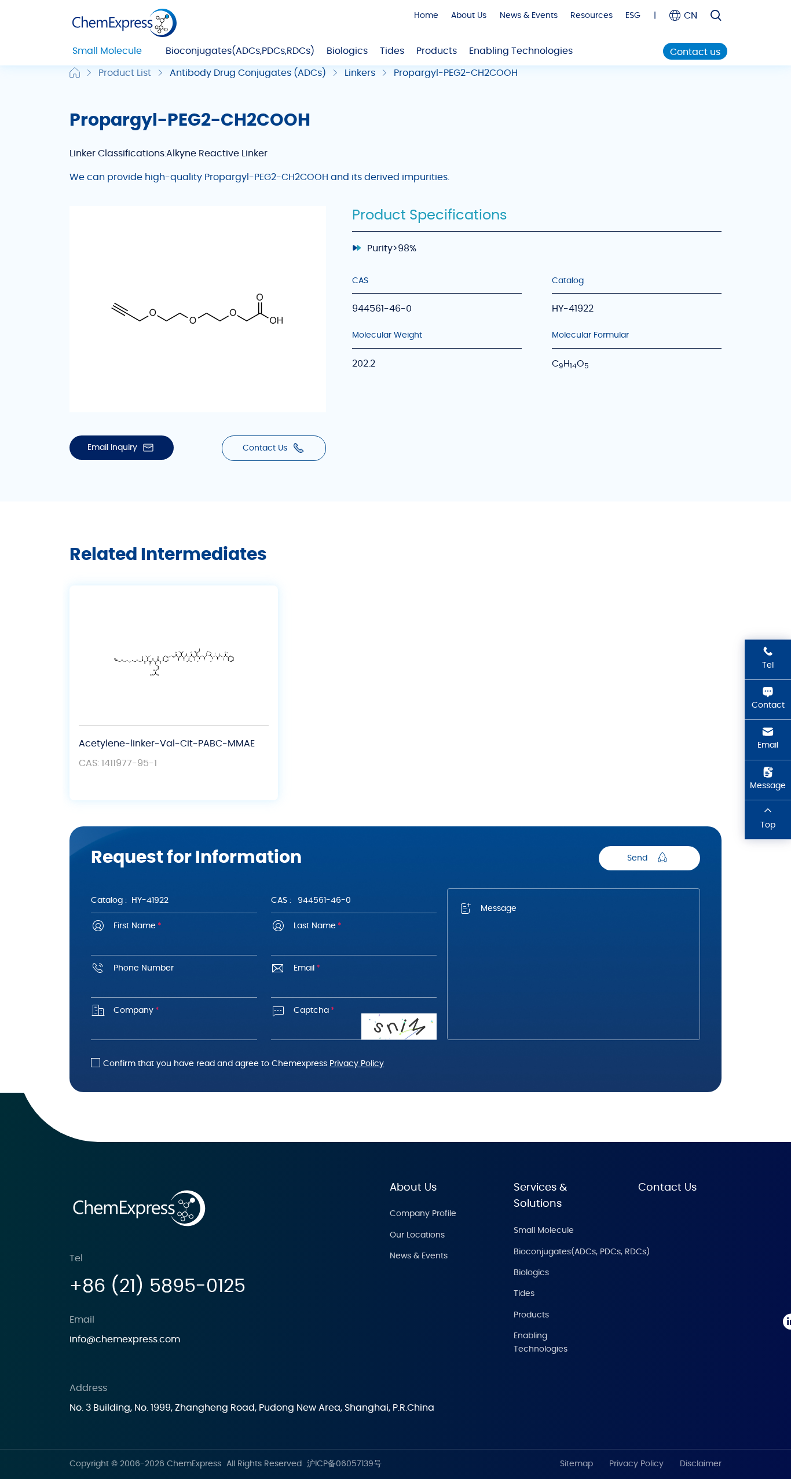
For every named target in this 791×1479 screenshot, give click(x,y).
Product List (124, 73)
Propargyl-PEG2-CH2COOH (456, 73)
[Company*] (174, 1027)
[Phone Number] (174, 985)
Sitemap (576, 1464)
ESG (632, 16)
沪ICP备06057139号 (344, 1464)
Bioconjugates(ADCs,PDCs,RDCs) (240, 51)
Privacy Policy (356, 1064)
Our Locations (417, 1235)
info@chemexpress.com (124, 1339)
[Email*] (354, 985)
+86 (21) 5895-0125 (157, 1286)
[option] (174, 692)
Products (436, 51)
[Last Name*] (354, 943)
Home (426, 16)
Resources (591, 16)
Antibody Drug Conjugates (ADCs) (248, 73)
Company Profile (423, 1214)
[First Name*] (174, 943)
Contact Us (667, 1188)
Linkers (360, 73)
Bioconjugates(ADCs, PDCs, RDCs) (582, 1252)
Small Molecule (107, 51)
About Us (468, 16)
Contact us (695, 52)
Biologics (347, 51)
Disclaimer (701, 1464)
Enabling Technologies (521, 51)
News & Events (529, 16)
